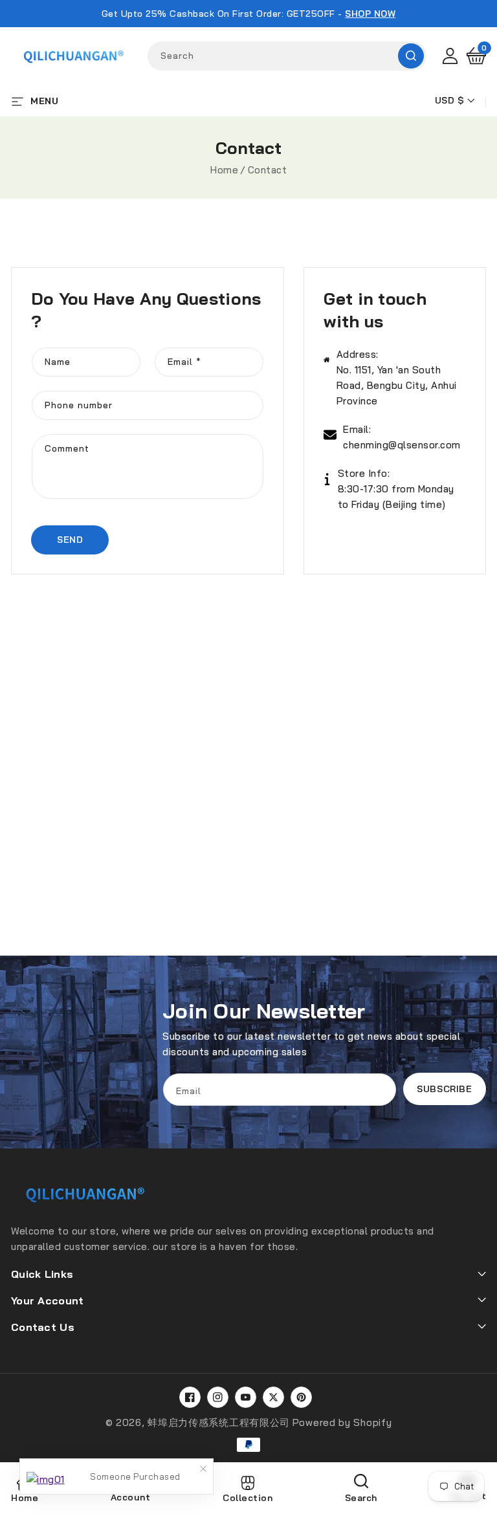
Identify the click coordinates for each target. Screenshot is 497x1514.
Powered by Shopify (342, 1422)
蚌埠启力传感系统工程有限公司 (219, 1422)
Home (224, 170)
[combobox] (287, 56)
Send (70, 539)
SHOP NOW (370, 13)
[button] (476, 55)
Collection (247, 1498)
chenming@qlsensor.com (402, 445)
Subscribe (444, 1089)
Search (411, 56)
